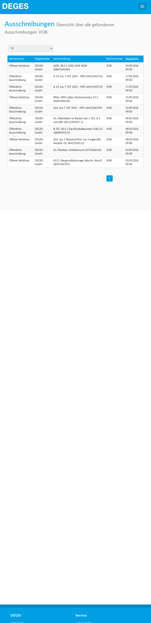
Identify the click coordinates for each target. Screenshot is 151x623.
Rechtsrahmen (114, 59)
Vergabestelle (42, 59)
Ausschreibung (61, 59)
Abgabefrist (132, 59)
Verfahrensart (16, 59)
